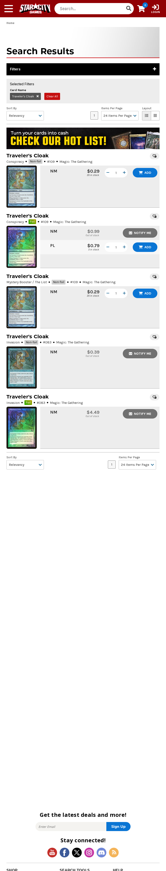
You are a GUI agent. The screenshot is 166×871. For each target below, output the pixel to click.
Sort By (11, 108)
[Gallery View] (155, 115)
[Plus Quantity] (124, 172)
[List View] (146, 115)
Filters (15, 69)
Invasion (13, 342)
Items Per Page (111, 108)
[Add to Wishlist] (154, 156)
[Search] (128, 8)
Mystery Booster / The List (26, 282)
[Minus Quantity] (108, 172)
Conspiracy (15, 162)
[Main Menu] (8, 8)
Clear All (52, 96)
